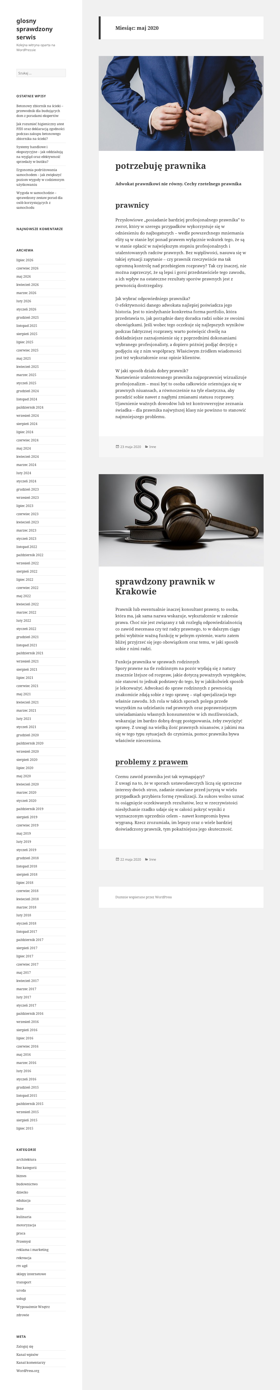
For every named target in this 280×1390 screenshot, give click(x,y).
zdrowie (22, 1315)
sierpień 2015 (26, 1120)
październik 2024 (29, 407)
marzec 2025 (26, 375)
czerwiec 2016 (27, 1046)
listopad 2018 (26, 866)
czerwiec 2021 (27, 686)
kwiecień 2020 (27, 784)
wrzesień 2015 (27, 1112)
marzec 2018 (26, 907)
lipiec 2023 (24, 505)
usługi (21, 1298)
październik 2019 (29, 809)
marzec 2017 (26, 989)
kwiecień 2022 (27, 604)
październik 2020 (29, 743)
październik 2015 (29, 1103)
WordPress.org (27, 1370)
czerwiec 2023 (27, 514)
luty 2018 (23, 915)
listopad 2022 (26, 546)
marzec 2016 (26, 1062)
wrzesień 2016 (27, 1021)
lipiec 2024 (24, 432)
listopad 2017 (26, 931)
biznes (21, 1176)
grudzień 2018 (27, 858)
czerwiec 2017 (27, 964)
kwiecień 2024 (27, 456)
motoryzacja (26, 1225)
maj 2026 (23, 276)
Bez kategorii (26, 1167)
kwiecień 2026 (27, 284)
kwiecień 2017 (27, 980)
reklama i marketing (32, 1249)
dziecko (22, 1192)
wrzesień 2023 (27, 497)
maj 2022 (23, 596)
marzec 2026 (26, 293)
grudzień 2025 (27, 317)
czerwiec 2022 (27, 587)
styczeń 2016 (26, 1079)
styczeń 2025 (26, 383)
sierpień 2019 (26, 817)
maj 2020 (23, 776)
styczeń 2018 (26, 923)
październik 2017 (29, 939)
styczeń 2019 (26, 850)
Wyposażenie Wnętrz (33, 1306)
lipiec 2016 (24, 1038)
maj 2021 (23, 694)
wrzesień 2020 (27, 751)
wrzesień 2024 (27, 415)
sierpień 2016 (26, 1030)
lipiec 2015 (24, 1128)
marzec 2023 (26, 530)
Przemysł (23, 1241)
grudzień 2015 (27, 1087)
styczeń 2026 (26, 309)
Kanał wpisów (27, 1354)
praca (20, 1233)
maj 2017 (23, 972)
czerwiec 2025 (27, 350)
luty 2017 (23, 997)
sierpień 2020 (26, 759)
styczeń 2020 (26, 800)
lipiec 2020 (24, 768)
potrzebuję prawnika (160, 165)
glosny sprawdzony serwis (34, 28)
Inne (20, 1208)
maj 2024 (23, 448)
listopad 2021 (26, 645)
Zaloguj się (24, 1346)
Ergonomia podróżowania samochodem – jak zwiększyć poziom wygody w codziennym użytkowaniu (40, 177)
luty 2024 (23, 473)
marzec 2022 (26, 612)
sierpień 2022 (26, 571)
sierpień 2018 (26, 874)
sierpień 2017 (26, 948)
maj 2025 (23, 358)
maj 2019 (23, 833)
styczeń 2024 (26, 481)
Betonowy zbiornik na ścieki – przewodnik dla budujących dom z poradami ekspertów (39, 111)
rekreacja (23, 1258)
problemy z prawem (151, 762)
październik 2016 (29, 1013)
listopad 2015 (26, 1095)
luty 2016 (23, 1071)
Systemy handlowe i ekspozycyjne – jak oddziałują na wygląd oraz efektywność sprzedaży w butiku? (39, 154)
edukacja (23, 1200)
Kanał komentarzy (30, 1362)
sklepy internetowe (31, 1274)
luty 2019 (23, 841)
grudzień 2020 (27, 735)
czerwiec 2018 (27, 890)
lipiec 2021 (24, 677)
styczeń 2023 (26, 538)
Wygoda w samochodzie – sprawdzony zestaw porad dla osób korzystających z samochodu (39, 200)
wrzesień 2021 (27, 661)
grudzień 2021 (27, 637)
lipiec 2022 (24, 579)
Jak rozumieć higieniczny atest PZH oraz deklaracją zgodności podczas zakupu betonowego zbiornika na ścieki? (40, 131)
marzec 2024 (26, 464)
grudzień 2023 (27, 489)
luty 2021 (23, 718)
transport (23, 1282)
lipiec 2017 (24, 956)
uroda (21, 1290)
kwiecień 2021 (27, 702)
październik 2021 (29, 653)
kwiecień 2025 (27, 366)
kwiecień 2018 (27, 899)
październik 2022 (29, 555)
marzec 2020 (26, 792)
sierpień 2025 (26, 334)
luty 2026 (23, 301)
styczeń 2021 (26, 727)
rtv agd (21, 1265)
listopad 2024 (26, 399)
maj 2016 (23, 1054)
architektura (26, 1159)
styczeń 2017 (26, 1005)
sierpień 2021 (26, 669)
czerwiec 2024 (27, 440)
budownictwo (27, 1184)
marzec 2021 (26, 710)
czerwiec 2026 (27, 268)
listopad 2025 (26, 325)
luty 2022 (23, 620)
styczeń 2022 (26, 628)
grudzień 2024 (27, 391)
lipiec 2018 (24, 882)
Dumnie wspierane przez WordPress (143, 897)
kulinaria (23, 1217)
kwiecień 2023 (27, 522)
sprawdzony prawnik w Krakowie (165, 586)
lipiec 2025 (24, 342)
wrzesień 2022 (27, 563)
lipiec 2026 (24, 260)
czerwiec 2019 (27, 825)
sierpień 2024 (26, 423)
